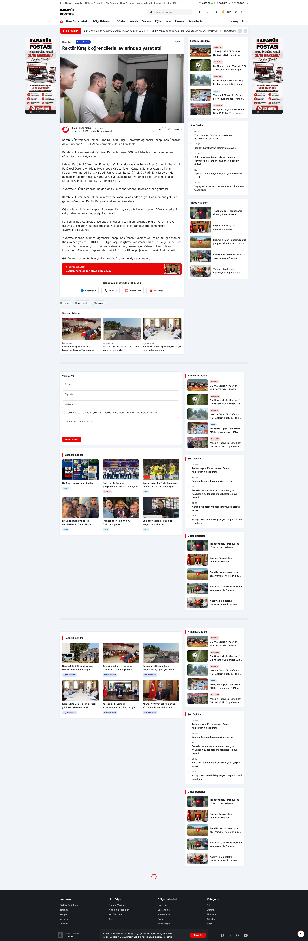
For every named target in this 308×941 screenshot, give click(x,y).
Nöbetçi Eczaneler (94, 3)
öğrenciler (83, 303)
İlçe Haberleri (83, 42)
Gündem (121, 21)
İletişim (167, 3)
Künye (176, 3)
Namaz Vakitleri (144, 3)
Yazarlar (79, 3)
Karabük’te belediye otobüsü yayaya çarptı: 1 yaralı (219, 175)
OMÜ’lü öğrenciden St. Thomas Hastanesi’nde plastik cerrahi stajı (198, 30)
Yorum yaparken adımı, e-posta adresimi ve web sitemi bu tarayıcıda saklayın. (112, 412)
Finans (157, 3)
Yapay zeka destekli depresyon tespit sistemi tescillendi (120, 30)
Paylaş (176, 129)
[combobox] (244, 12)
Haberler (66, 42)
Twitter (113, 290)
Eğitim (158, 21)
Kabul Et (198, 935)
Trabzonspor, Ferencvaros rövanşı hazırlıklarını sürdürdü (213, 137)
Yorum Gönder (71, 439)
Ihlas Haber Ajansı (82, 127)
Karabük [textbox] (239, 12)
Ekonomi (146, 21)
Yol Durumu (112, 3)
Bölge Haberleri (102, 21)
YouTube (158, 290)
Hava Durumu (127, 3)
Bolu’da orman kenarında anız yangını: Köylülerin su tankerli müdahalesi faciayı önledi (216, 161)
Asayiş (134, 21)
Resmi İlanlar (66, 3)
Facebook (90, 290)
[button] (207, 12)
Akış (235, 21)
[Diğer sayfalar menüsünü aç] (244, 21)
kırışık (66, 303)
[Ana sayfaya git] (62, 21)
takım (100, 303)
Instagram (135, 290)
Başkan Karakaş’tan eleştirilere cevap (215, 147)
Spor (168, 21)
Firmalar (180, 21)
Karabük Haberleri (76, 21)
